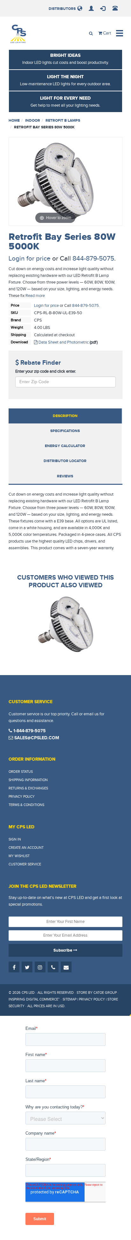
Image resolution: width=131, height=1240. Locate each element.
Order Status (21, 772)
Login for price (30, 258)
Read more (35, 295)
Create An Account (26, 848)
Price (15, 305)
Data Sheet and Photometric (63, 342)
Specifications (65, 431)
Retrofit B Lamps (62, 120)
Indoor (32, 120)
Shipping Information (28, 780)
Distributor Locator (65, 461)
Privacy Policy (22, 797)
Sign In (15, 839)
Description (65, 416)
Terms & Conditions (26, 805)
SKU (14, 312)
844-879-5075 (93, 258)
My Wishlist (19, 856)
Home (14, 120)
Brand (16, 320)
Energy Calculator (65, 446)
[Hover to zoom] (55, 181)
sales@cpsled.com (36, 738)
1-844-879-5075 (29, 731)
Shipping (18, 334)
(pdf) (94, 342)
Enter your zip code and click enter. (45, 371)
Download (19, 342)
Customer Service (25, 864)
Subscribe (63, 950)
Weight (17, 327)
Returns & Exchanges (28, 788)
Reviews (65, 476)
